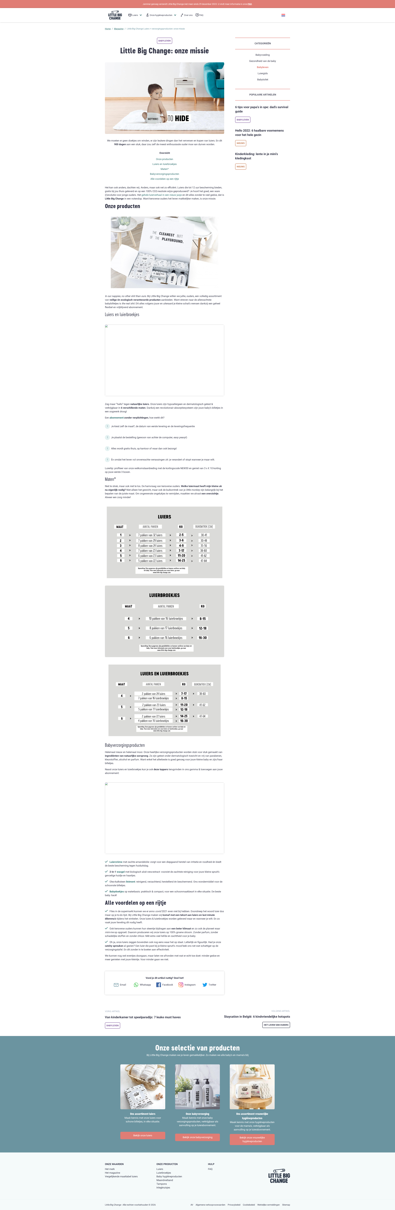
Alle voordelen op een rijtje (164, 178)
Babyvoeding (263, 54)
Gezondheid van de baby (262, 61)
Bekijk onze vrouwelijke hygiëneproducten (252, 1139)
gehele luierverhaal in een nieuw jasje (161, 194)
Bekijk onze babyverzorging (197, 1137)
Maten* (165, 169)
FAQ (250, 4)
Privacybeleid (234, 1205)
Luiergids (263, 73)
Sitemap (286, 1205)
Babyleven (164, 40)
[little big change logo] (115, 15)
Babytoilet (262, 79)
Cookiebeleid (249, 1205)
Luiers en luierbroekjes (164, 164)
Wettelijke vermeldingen (268, 1205)
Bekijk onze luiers (142, 1135)
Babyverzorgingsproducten (164, 173)
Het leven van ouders (276, 1025)
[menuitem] (135, 15)
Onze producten (164, 159)
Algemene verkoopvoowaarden (210, 1205)
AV (192, 1205)
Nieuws (241, 143)
